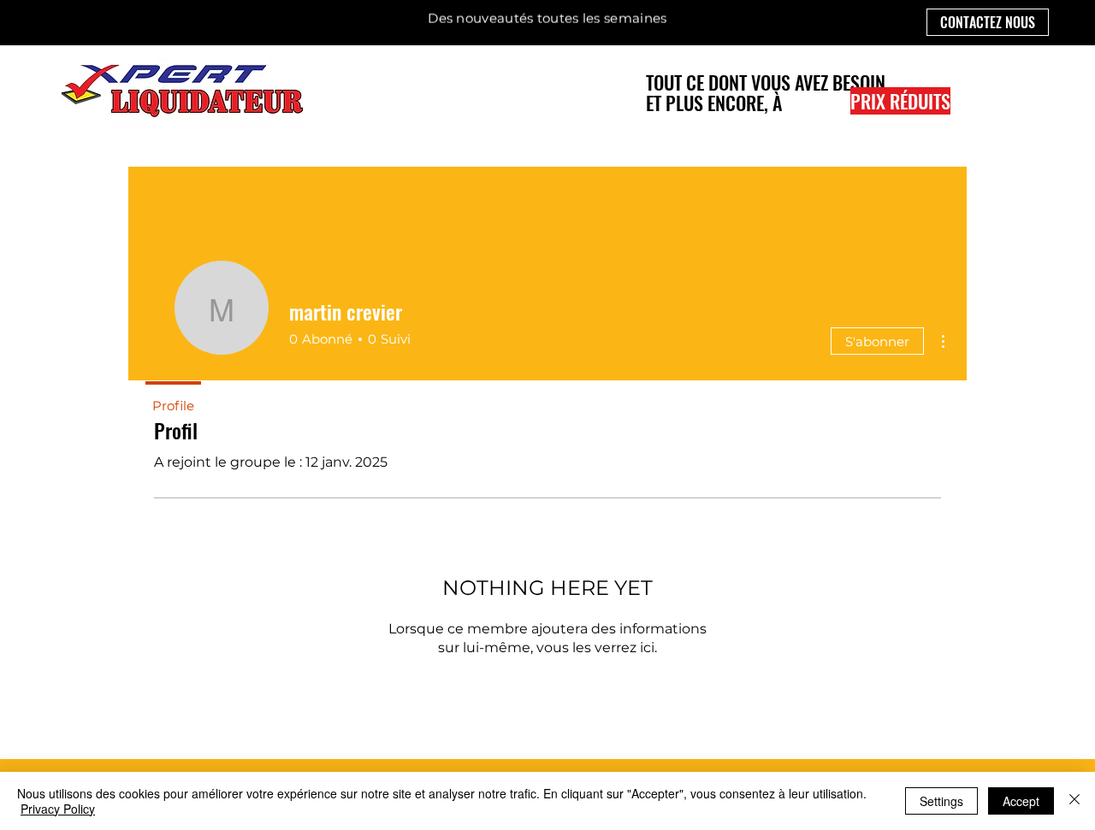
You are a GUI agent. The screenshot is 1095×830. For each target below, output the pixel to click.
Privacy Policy (58, 808)
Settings (941, 800)
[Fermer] (1074, 801)
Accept (1021, 800)
